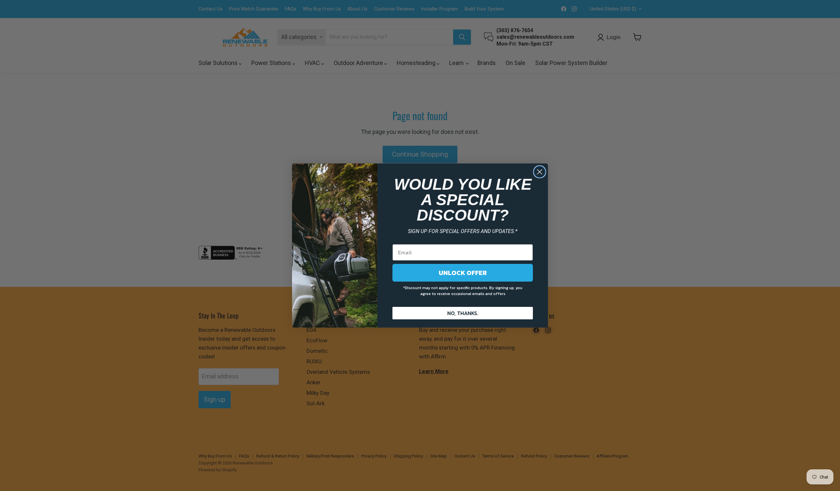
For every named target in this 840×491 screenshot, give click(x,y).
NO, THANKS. (462, 313)
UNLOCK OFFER (463, 273)
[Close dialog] (539, 172)
